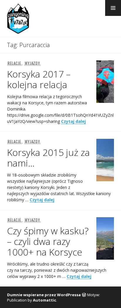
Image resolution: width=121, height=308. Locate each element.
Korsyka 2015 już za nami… (48, 157)
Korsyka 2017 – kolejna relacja (38, 79)
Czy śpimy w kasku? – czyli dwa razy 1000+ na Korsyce (48, 241)
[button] (113, 8)
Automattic (44, 300)
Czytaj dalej (73, 121)
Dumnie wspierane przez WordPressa (44, 294)
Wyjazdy (33, 63)
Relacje (14, 63)
